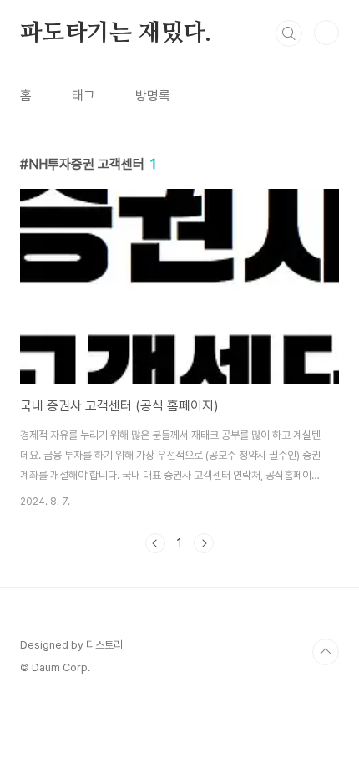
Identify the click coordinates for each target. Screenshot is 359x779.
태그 (83, 96)
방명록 (152, 96)
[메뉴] (326, 32)
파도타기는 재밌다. (115, 33)
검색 (288, 33)
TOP (325, 652)
